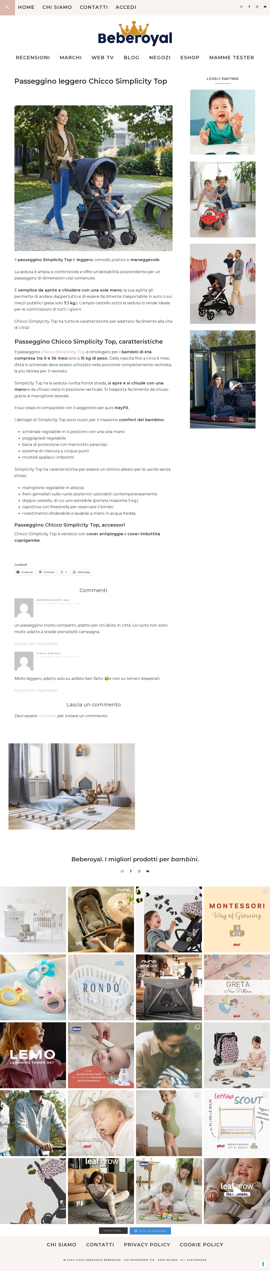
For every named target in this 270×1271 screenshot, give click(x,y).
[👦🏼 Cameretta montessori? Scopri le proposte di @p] (237, 1123)
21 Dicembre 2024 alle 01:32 (57, 656)
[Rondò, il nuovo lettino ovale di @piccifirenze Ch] (101, 987)
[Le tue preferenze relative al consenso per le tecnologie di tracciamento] (263, 1264)
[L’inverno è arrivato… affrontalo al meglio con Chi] (101, 1055)
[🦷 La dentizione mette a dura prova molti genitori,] (33, 987)
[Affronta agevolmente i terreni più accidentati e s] (33, 1123)
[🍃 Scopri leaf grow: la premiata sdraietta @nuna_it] (237, 1191)
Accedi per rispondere (35, 643)
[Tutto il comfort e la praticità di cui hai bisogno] (101, 919)
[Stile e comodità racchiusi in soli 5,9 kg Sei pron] (169, 919)
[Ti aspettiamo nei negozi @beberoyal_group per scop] (169, 1055)
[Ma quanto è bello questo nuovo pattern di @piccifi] (237, 987)
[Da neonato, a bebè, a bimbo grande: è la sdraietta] (101, 1191)
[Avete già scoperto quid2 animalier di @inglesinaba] (33, 1191)
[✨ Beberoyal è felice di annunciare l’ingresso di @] (33, 919)
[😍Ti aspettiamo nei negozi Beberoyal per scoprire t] (101, 1123)
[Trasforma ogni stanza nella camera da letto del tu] (169, 987)
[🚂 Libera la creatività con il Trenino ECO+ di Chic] (169, 1191)
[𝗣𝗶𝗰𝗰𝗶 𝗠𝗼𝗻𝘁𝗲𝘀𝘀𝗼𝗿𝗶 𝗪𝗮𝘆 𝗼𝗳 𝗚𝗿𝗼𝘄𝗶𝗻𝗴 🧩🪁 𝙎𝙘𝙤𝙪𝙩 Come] (237, 919)
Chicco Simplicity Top (63, 352)
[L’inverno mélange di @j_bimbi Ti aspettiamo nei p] (169, 1123)
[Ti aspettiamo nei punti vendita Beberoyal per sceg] (237, 1055)
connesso (47, 715)
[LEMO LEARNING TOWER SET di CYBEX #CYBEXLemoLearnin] (33, 1055)
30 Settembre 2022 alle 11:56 (58, 603)
